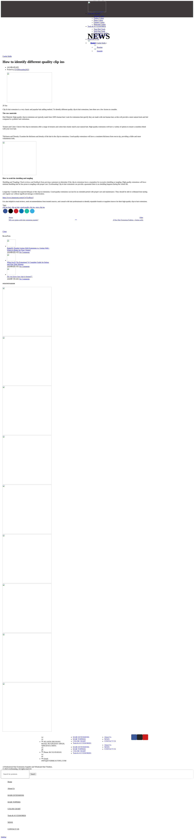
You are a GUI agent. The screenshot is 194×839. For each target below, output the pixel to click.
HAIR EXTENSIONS (81, 737)
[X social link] (10, 211)
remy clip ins (40, 207)
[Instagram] (139, 737)
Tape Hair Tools (99, 29)
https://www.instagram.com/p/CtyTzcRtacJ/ (18, 198)
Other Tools (98, 37)
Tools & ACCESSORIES (82, 743)
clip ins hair (7, 207)
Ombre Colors (99, 18)
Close (5, 231)
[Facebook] (134, 737)
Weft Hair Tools (99, 31)
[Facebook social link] (5, 211)
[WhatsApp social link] (27, 211)
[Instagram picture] (27, 312)
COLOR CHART (79, 741)
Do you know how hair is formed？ (20, 277)
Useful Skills (7, 56)
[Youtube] (145, 737)
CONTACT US (110, 741)
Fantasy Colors (99, 22)
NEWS (106, 739)
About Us (107, 737)
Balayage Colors (100, 24)
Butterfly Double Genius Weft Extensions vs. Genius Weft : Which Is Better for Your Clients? (28, 249)
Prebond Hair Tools (101, 33)
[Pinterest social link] (16, 211)
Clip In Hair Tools (100, 35)
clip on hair (15, 207)
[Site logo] (97, 11)
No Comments (24, 252)
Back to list (76, 219)
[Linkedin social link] (21, 211)
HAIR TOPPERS (79, 739)
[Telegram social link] (32, 211)
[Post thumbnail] (11, 246)
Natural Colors (99, 16)
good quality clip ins (27, 207)
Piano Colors (98, 20)
